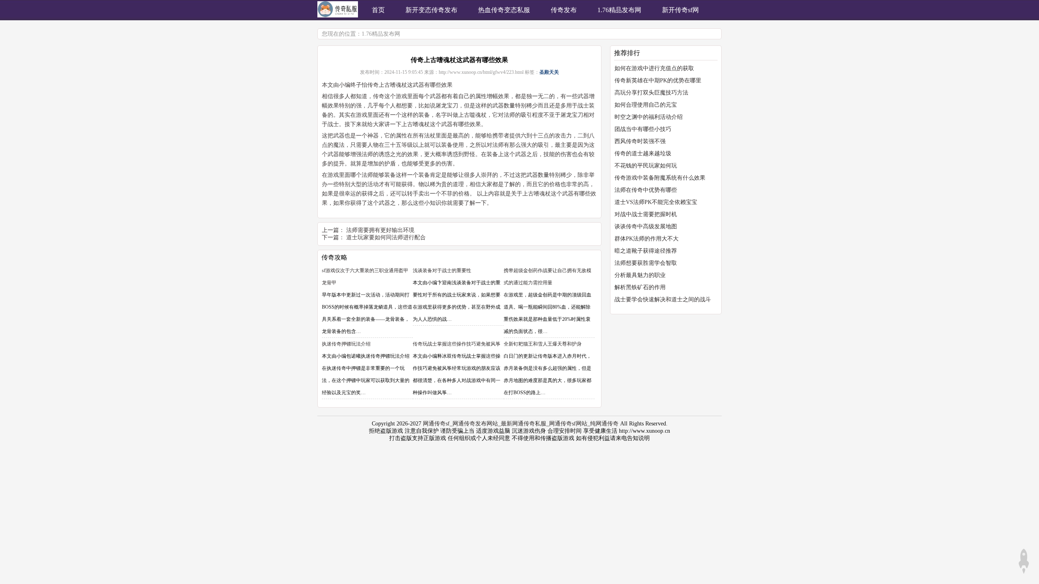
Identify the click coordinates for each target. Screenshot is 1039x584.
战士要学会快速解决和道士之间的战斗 (662, 299)
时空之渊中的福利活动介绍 (648, 117)
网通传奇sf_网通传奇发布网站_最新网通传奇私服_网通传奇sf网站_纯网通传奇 (521, 424)
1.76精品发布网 (381, 34)
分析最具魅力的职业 (640, 275)
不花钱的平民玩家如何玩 (645, 166)
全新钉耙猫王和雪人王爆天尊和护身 (543, 344)
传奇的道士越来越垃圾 (642, 153)
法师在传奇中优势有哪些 (645, 190)
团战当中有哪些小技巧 (642, 129)
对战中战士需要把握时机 (645, 214)
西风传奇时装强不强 (640, 141)
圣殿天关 (549, 72)
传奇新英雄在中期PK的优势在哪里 (657, 80)
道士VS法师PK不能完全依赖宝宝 (655, 202)
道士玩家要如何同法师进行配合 (386, 237)
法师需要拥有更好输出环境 (380, 230)
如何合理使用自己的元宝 (645, 105)
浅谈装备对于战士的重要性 (442, 270)
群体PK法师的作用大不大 (646, 239)
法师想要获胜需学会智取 (645, 263)
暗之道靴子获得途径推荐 (645, 251)
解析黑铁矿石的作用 (640, 287)
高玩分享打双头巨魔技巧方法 (651, 93)
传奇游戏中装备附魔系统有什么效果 (659, 178)
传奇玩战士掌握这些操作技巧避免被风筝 (456, 344)
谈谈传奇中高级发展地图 (645, 226)
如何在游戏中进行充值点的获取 (654, 68)
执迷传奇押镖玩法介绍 (346, 344)
